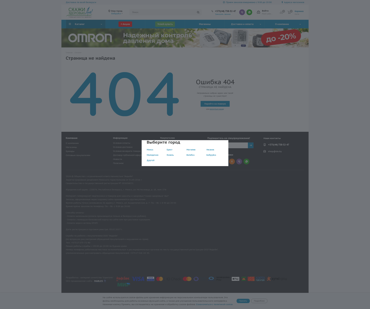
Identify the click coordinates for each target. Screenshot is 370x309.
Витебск (190, 155)
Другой (150, 160)
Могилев (190, 149)
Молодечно (152, 155)
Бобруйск (211, 155)
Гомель (170, 155)
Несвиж (210, 149)
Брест (169, 149)
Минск (150, 149)
